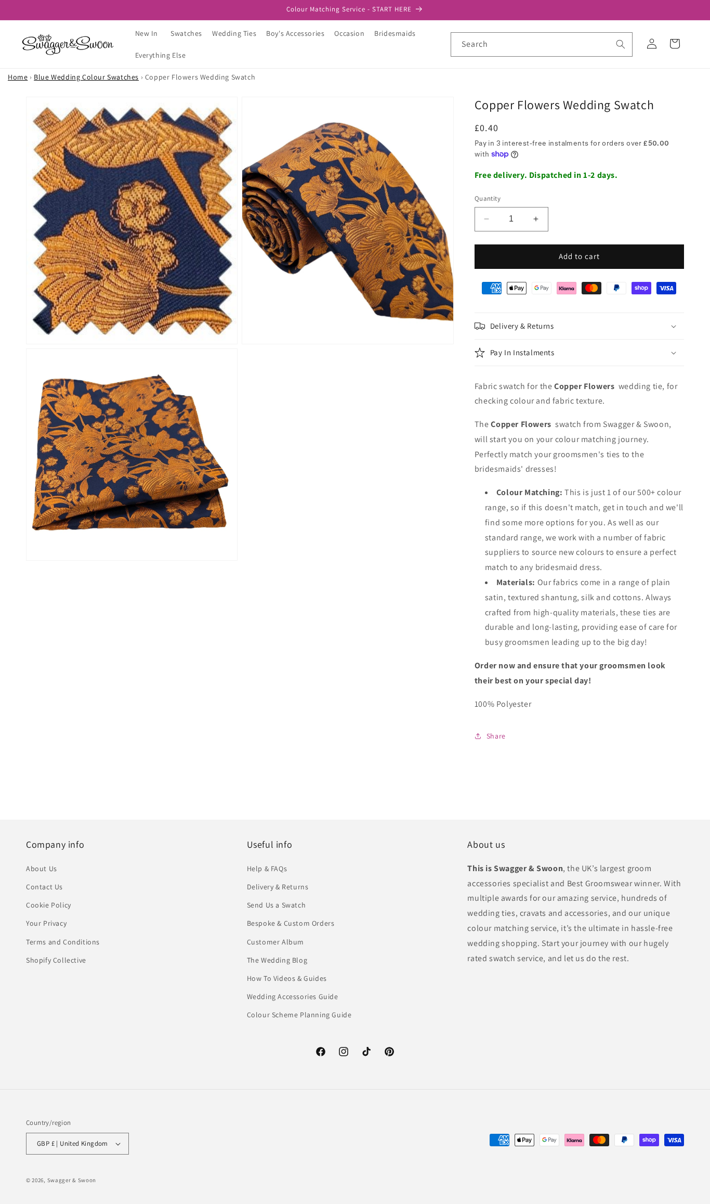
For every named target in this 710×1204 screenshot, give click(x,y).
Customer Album (275, 942)
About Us (41, 868)
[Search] (620, 44)
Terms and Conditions (63, 942)
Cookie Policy (48, 905)
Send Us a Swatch (276, 905)
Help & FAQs (267, 868)
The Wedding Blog (277, 960)
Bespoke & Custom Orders (291, 923)
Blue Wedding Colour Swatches (86, 77)
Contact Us (44, 886)
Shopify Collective (56, 960)
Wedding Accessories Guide (292, 996)
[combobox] (541, 44)
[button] (190, 33)
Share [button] (496, 736)
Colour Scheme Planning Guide (299, 1014)
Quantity (488, 198)
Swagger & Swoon (72, 1180)
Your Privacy (46, 923)
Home (18, 77)
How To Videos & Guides (287, 978)
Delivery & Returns (278, 886)
